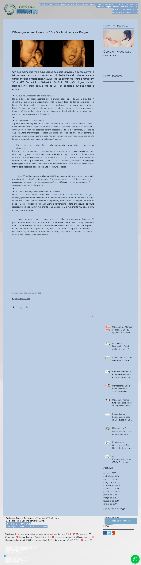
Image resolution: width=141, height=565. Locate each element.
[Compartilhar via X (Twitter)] (20, 307)
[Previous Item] (108, 39)
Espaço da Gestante (21, 298)
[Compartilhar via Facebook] (13, 307)
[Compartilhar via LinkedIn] (27, 307)
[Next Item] (129, 39)
